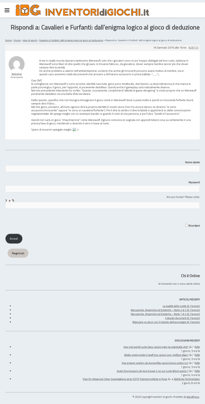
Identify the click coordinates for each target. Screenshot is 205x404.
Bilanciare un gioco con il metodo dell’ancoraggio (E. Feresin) (166, 322)
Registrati (18, 253)
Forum (17, 40)
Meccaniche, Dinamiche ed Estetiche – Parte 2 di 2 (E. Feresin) (165, 310)
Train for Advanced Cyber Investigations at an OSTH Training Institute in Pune (124, 379)
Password (194, 182)
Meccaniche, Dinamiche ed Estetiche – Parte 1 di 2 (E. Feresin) (165, 314)
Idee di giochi (30, 40)
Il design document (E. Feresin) (182, 318)
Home (8, 40)
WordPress (193, 397)
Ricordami (194, 226)
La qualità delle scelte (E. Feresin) (181, 306)
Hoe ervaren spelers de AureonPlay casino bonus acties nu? (155, 363)
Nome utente (192, 162)
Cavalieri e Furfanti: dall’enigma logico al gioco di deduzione (71, 40)
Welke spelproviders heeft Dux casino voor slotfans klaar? (156, 355)
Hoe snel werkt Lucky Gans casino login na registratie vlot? (156, 347)
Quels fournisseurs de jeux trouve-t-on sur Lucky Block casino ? (152, 371)
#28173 (193, 47)
